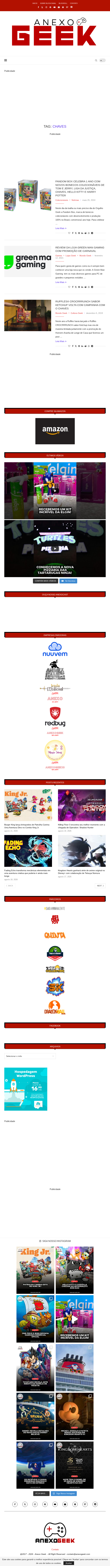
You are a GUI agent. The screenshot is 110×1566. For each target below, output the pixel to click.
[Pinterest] (50, 7)
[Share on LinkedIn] (82, 233)
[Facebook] (38, 7)
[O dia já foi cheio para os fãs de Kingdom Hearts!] (75, 1465)
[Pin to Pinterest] (79, 233)
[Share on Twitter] (76, 233)
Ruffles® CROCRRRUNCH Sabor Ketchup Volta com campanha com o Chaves (80, 305)
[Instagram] (46, 7)
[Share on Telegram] (92, 233)
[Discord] (71, 7)
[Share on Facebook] (72, 233)
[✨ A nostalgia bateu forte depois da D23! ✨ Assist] (75, 1367)
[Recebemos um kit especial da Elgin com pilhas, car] (75, 1319)
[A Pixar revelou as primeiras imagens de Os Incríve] (35, 1465)
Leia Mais (59, 228)
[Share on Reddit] (86, 233)
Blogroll (63, 3)
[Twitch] (67, 7)
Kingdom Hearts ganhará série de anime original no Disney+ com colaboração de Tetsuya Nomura (81, 871)
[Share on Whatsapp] (89, 233)
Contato (74, 3)
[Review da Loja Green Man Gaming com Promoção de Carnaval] (27, 261)
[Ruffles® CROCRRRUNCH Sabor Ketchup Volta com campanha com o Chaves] (27, 315)
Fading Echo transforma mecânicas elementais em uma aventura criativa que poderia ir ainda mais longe (27, 873)
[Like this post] (69, 233)
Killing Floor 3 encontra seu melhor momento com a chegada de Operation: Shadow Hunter (81, 826)
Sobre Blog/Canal (48, 3)
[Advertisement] (55, 93)
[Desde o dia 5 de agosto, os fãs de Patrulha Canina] (35, 1270)
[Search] (96, 60)
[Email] (59, 7)
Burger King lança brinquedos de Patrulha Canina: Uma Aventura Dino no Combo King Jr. (27, 826)
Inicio (35, 3)
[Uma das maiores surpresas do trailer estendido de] (75, 1416)
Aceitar (69, 1563)
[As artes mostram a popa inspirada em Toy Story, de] (35, 1416)
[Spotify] (63, 7)
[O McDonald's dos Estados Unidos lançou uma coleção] (75, 1270)
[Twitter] (42, 7)
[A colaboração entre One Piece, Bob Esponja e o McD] (35, 1319)
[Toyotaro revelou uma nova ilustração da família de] (35, 1367)
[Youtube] (54, 7)
